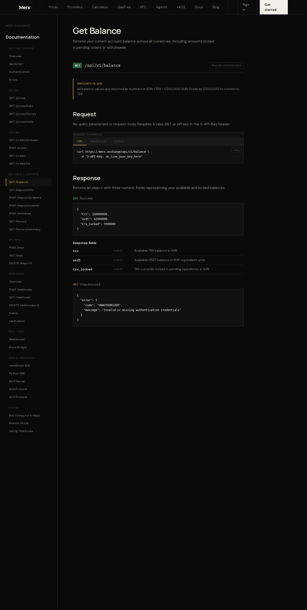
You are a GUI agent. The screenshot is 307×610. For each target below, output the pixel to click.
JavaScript (98, 141)
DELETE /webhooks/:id (24, 305)
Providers (75, 7)
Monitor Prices (19, 423)
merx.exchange (18, 25)
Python (118, 141)
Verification (17, 321)
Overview (15, 56)
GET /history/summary (25, 229)
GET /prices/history (22, 114)
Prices (53, 7)
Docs (199, 7)
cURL (80, 141)
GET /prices (17, 98)
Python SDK (17, 373)
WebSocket (17, 339)
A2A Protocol (18, 389)
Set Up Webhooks (21, 431)
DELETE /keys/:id (20, 263)
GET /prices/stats (21, 121)
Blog (216, 7)
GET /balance (18, 182)
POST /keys (16, 247)
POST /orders (18, 148)
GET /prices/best (21, 106)
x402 (181, 7)
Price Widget (18, 347)
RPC (143, 7)
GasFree (124, 7)
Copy (236, 150)
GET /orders (17, 156)
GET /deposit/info (21, 190)
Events (13, 313)
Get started (271, 7)
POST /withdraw (20, 213)
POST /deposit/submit (24, 205)
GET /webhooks (19, 297)
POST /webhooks (20, 289)
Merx (24, 7)
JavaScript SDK (19, 365)
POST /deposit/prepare (25, 198)
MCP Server (17, 381)
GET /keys (16, 255)
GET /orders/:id (19, 163)
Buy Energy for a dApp (24, 415)
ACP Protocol (18, 397)
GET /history (17, 221)
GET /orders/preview (23, 140)
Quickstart (16, 64)
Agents (161, 7)
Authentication (19, 72)
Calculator (100, 7)
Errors (13, 80)
